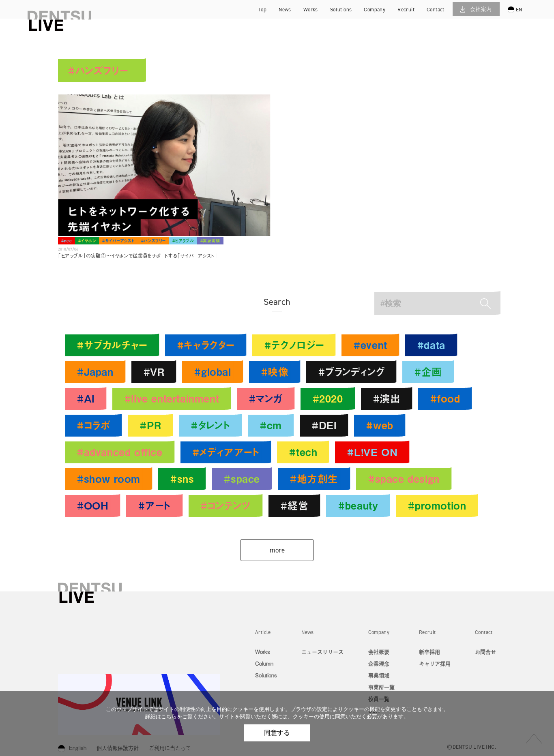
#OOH (92, 505)
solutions (341, 9)
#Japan (95, 371)
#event (370, 344)
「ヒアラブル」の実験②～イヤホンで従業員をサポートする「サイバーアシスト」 (137, 255)
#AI (85, 398)
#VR (154, 371)
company (374, 9)
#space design (404, 478)
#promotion (437, 505)
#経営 (294, 505)
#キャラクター (205, 344)
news (285, 9)
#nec (66, 241)
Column (264, 663)
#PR (150, 425)
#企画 (428, 371)
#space (242, 478)
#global (212, 371)
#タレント (210, 425)
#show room (108, 478)
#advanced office (120, 451)
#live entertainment (172, 398)
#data (431, 344)
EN (519, 9)
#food (445, 398)
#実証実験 (210, 241)
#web (379, 425)
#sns (182, 478)
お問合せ (485, 651)
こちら (169, 716)
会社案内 (481, 9)
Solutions (266, 675)
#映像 (275, 371)
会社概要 (378, 651)
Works (262, 651)
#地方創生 (314, 478)
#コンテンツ (226, 505)
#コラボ (93, 425)
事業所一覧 (381, 687)
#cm (271, 425)
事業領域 (378, 675)
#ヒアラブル (183, 241)
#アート (154, 505)
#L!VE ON (372, 451)
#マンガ (265, 398)
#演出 (387, 398)
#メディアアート (226, 451)
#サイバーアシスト (118, 241)
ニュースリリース (322, 651)
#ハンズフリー (153, 241)
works (310, 9)
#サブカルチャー (112, 344)
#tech (303, 451)
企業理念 (378, 663)
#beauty (358, 505)
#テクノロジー (294, 344)
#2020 (328, 398)
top (262, 9)
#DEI (324, 425)
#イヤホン (87, 241)
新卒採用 (416, 10)
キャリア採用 (415, 22)
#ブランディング (351, 371)
